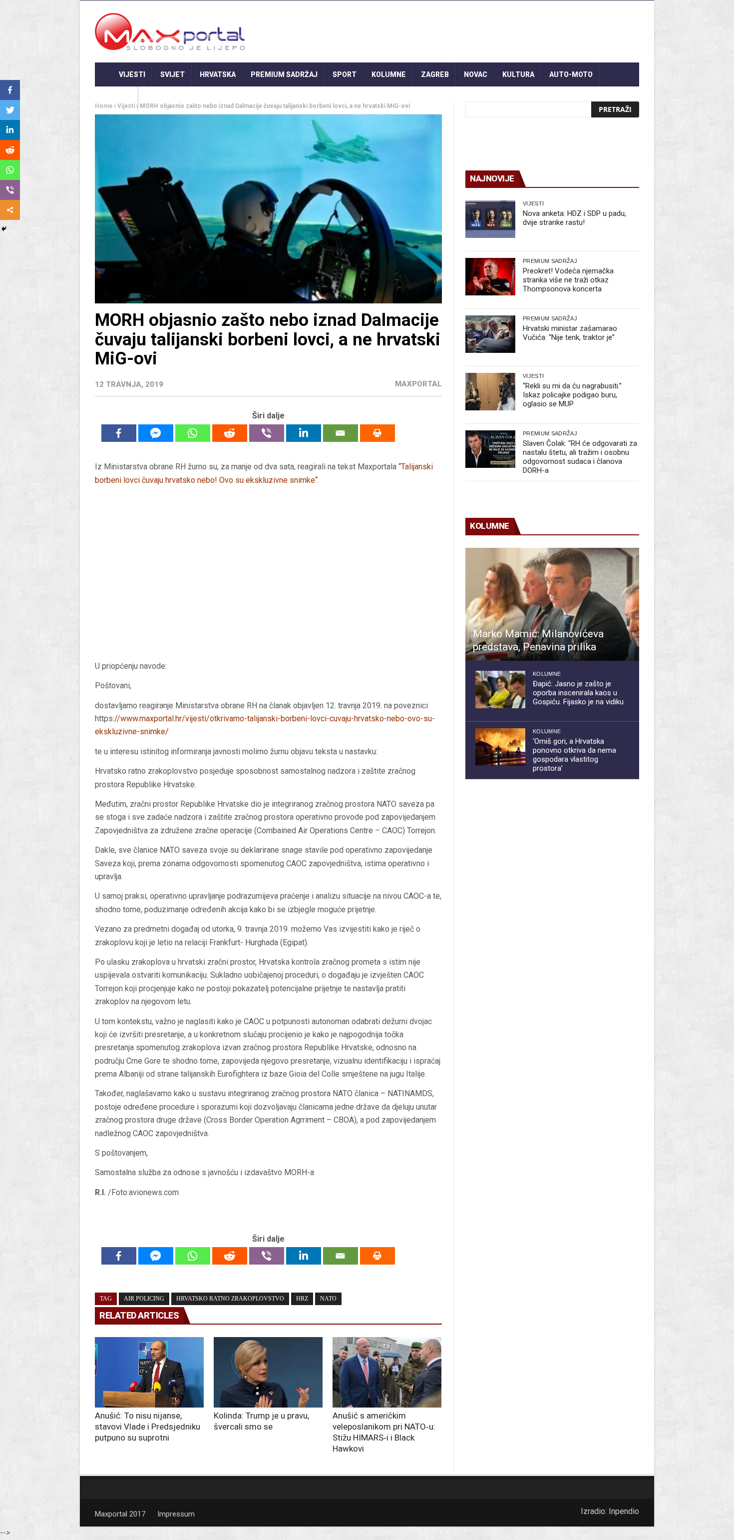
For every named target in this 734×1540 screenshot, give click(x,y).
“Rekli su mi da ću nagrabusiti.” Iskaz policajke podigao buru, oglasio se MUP (572, 394)
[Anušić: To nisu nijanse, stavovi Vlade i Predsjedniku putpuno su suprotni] (149, 1372)
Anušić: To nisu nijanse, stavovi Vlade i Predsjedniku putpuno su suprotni (147, 1427)
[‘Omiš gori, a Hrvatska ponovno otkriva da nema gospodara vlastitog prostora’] (500, 747)
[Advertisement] (268, 577)
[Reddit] (229, 433)
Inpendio (624, 1511)
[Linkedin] (303, 433)
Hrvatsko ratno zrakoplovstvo (230, 1298)
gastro (116, 98)
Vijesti (132, 74)
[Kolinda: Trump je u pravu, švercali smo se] (268, 1372)
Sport (345, 74)
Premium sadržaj (284, 74)
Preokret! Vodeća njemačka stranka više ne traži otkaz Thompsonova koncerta (568, 279)
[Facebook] (118, 433)
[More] (10, 210)
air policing (144, 1298)
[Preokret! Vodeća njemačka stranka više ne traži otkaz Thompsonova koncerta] (490, 276)
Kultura (518, 74)
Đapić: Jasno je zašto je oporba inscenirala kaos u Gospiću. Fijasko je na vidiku (578, 692)
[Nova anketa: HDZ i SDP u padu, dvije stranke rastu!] (490, 219)
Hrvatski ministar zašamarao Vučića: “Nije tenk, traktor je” (570, 333)
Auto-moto (571, 74)
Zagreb (435, 74)
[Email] (340, 433)
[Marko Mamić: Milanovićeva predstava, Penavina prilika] (552, 604)
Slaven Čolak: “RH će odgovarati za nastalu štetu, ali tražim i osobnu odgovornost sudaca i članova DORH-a (580, 457)
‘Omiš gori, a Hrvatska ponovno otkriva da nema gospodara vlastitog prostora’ (574, 755)
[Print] (377, 433)
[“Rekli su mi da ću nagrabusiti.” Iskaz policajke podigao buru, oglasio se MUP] (490, 391)
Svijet (172, 74)
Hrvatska (218, 74)
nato (328, 1298)
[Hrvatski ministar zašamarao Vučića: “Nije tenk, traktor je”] (490, 334)
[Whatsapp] (192, 433)
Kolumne (388, 74)
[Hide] (4, 229)
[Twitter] (10, 110)
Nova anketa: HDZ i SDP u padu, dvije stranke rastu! (574, 218)
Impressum (176, 1514)
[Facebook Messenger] (155, 433)
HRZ (302, 1298)
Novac (475, 74)
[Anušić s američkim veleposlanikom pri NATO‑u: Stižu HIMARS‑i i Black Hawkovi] (387, 1372)
